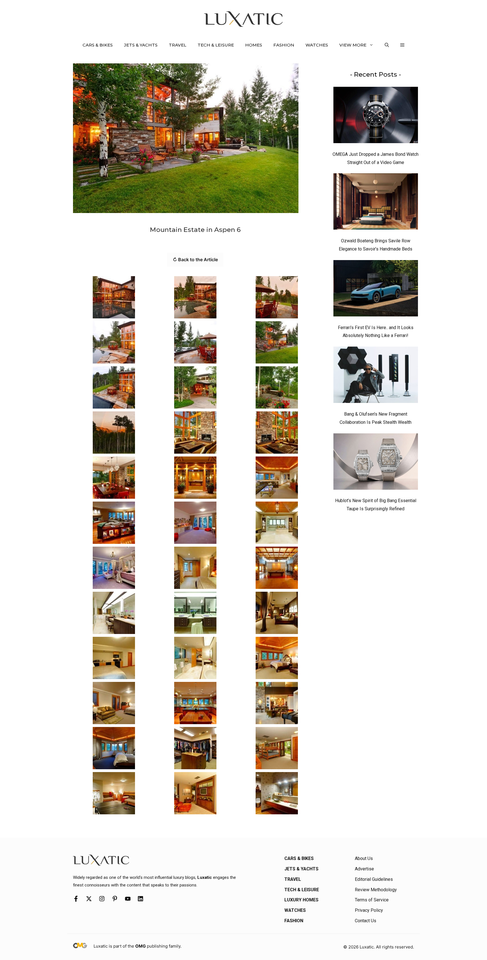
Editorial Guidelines (374, 879)
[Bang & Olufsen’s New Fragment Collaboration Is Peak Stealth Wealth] (375, 376)
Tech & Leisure (216, 45)
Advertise (364, 869)
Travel (177, 45)
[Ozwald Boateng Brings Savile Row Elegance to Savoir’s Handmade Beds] (375, 202)
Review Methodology (376, 889)
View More (352, 45)
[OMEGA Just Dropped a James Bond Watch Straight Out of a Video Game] (375, 116)
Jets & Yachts (141, 45)
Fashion (283, 45)
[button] (387, 45)
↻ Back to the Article (195, 259)
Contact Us (365, 920)
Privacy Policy (369, 910)
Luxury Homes (301, 900)
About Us (364, 858)
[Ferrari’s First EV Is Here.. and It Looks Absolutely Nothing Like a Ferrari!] (375, 289)
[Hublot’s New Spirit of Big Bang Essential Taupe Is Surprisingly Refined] (375, 463)
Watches (317, 45)
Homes (253, 45)
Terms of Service (372, 900)
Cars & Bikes (98, 45)
